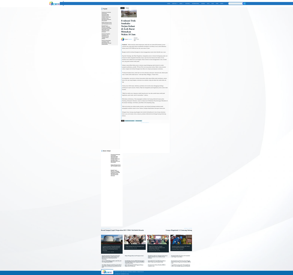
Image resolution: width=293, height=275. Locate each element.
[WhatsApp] (166, 35)
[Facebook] (63, 2)
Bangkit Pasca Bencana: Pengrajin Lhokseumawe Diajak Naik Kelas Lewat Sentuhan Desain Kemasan (106, 28)
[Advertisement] (145, 138)
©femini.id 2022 (125, 273)
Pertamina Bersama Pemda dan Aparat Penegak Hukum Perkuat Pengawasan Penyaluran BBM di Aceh (181, 262)
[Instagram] (63, 3)
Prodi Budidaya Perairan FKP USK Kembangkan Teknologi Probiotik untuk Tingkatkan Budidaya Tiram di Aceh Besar (134, 262)
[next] (135, 8)
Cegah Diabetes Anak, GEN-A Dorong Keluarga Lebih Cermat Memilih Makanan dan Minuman (180, 265)
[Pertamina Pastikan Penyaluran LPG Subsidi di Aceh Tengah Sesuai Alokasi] (181, 239)
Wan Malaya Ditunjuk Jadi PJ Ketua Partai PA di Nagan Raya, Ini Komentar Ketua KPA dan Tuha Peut (111, 266)
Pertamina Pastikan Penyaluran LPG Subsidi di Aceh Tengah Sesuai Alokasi (106, 36)
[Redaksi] (123, 39)
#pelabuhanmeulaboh (129, 120)
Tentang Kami (118, 271)
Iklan (142, 271)
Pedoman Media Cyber (134, 271)
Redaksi (130, 39)
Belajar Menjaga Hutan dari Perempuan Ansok (107, 23)
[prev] (133, 8)
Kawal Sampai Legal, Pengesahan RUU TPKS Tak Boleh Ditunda (122, 230)
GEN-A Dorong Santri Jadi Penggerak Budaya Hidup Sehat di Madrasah (134, 265)
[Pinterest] (163, 35)
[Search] (244, 3)
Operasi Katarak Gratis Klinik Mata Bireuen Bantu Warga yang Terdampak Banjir (157, 261)
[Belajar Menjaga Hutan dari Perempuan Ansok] (106, 166)
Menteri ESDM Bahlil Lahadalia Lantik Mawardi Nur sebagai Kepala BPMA (106, 42)
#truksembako (139, 120)
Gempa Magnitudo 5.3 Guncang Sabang (179, 230)
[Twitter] (63, 5)
